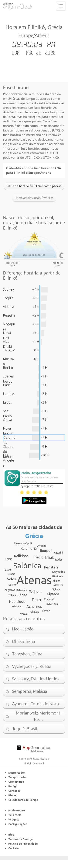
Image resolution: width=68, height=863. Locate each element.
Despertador (16, 772)
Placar (12, 795)
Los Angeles (8, 460)
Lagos (7, 402)
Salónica (27, 565)
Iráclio (38, 557)
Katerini (58, 552)
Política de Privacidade (23, 843)
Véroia (24, 614)
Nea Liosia (17, 601)
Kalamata (21, 590)
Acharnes (34, 606)
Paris (6, 385)
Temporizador (17, 777)
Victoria (8, 307)
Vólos (11, 579)
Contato (13, 848)
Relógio (13, 786)
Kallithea (21, 556)
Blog (11, 834)
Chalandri (49, 599)
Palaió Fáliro (53, 604)
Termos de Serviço (20, 839)
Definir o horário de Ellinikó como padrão (34, 186)
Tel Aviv (9, 350)
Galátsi (8, 569)
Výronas (41, 545)
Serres (12, 584)
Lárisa (22, 595)
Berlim (8, 367)
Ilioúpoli (45, 550)
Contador (14, 790)
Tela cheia (14, 815)
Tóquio (8, 298)
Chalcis (34, 611)
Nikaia (50, 557)
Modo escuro (16, 810)
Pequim (9, 315)
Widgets (13, 819)
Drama (11, 573)
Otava (7, 419)
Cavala (46, 610)
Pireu (37, 599)
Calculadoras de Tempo (23, 799)
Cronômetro (16, 781)
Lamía (8, 559)
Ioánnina (17, 606)
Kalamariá (28, 548)
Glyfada (53, 594)
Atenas (34, 580)
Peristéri (51, 567)
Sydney (8, 289)
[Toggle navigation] (61, 6)
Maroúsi (58, 585)
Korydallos (58, 571)
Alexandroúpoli (23, 543)
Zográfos (9, 590)
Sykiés (56, 589)
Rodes (59, 559)
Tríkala (12, 595)
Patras (35, 591)
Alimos (56, 580)
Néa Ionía (57, 576)
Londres (9, 393)
